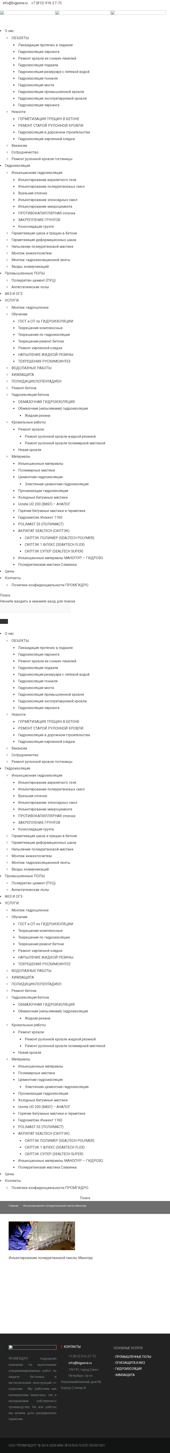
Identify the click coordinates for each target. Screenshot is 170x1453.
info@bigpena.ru (16, 3)
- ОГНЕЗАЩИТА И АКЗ (129, 1362)
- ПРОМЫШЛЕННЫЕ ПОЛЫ (132, 1356)
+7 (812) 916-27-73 (46, 3)
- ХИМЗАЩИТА (124, 1375)
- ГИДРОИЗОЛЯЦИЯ (128, 1368)
